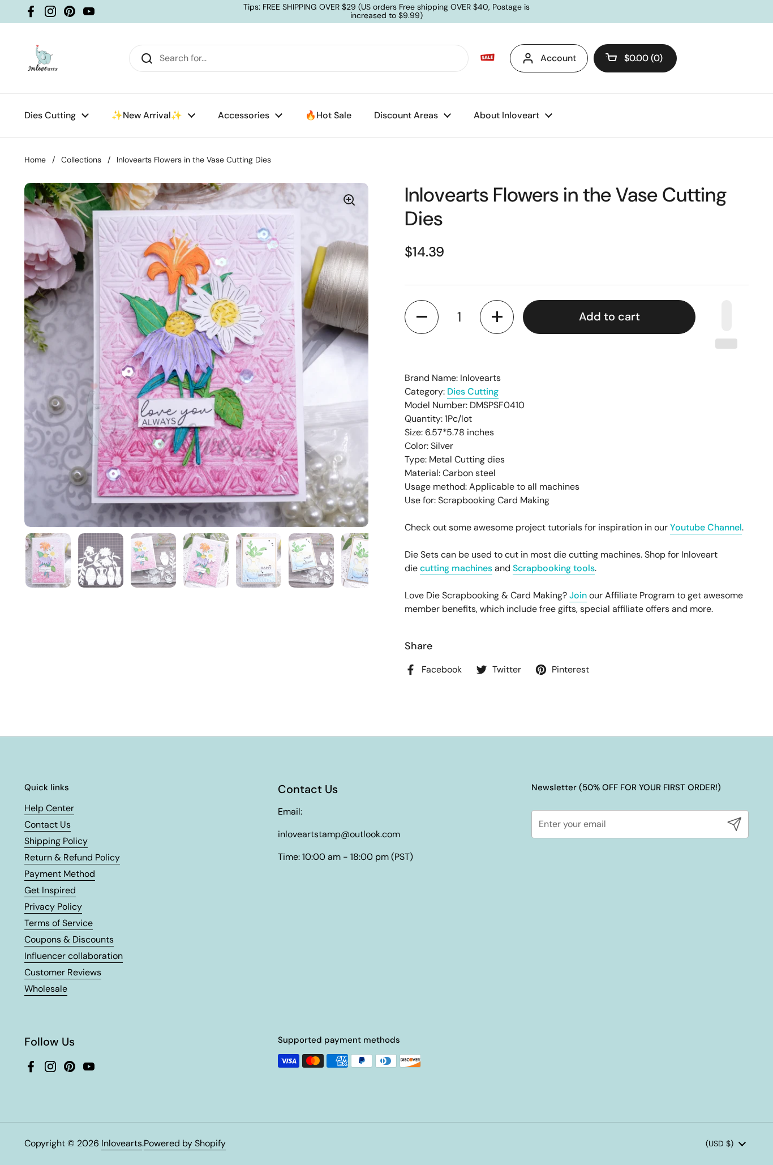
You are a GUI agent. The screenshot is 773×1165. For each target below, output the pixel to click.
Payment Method (59, 874)
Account (558, 58)
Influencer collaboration (73, 956)
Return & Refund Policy (72, 857)
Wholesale (45, 989)
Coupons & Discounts (69, 939)
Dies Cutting (473, 391)
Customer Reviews (62, 972)
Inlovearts (121, 1143)
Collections (81, 160)
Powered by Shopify (185, 1143)
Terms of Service (58, 923)
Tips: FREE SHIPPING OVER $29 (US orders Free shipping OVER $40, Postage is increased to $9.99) (386, 11)
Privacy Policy (53, 907)
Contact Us (47, 824)
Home (35, 160)
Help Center (49, 808)
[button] (635, 58)
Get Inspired (50, 890)
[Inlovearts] (42, 58)
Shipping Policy (56, 841)
